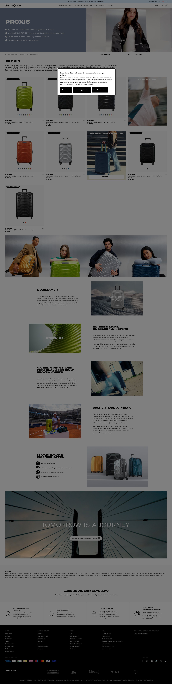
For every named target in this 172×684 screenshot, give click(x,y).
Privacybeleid (79, 84)
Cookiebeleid (89, 84)
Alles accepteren (66, 89)
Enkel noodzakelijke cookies (82, 89)
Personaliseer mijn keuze (100, 89)
